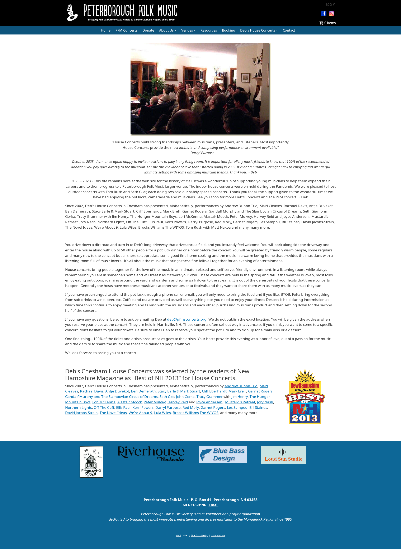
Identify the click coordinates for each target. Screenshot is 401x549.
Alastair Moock (129, 402)
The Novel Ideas (113, 412)
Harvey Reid (178, 402)
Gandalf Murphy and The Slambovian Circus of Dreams (111, 396)
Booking (228, 30)
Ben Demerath (143, 391)
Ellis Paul (123, 407)
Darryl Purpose (168, 407)
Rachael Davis (91, 391)
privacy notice (218, 535)
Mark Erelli (237, 391)
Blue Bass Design (199, 535)
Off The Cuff (104, 407)
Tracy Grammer (210, 396)
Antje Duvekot (117, 391)
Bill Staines (258, 407)
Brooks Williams (186, 412)
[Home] (124, 12)
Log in (330, 4)
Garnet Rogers (260, 391)
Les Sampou (237, 407)
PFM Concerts (126, 30)
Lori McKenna (103, 402)
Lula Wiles (162, 412)
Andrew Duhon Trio (241, 385)
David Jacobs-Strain (81, 412)
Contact (289, 30)
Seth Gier (167, 396)
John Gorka (185, 396)
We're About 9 (140, 412)
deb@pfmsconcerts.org (187, 319)
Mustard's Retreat (240, 402)
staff (178, 535)
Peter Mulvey (155, 402)
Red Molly (191, 407)
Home (105, 30)
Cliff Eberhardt (214, 391)
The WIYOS (209, 412)
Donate (148, 30)
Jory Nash (265, 402)
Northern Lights (78, 407)
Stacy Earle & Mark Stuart (179, 391)
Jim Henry (239, 396)
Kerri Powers (143, 407)
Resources (208, 30)
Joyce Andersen (209, 402)
